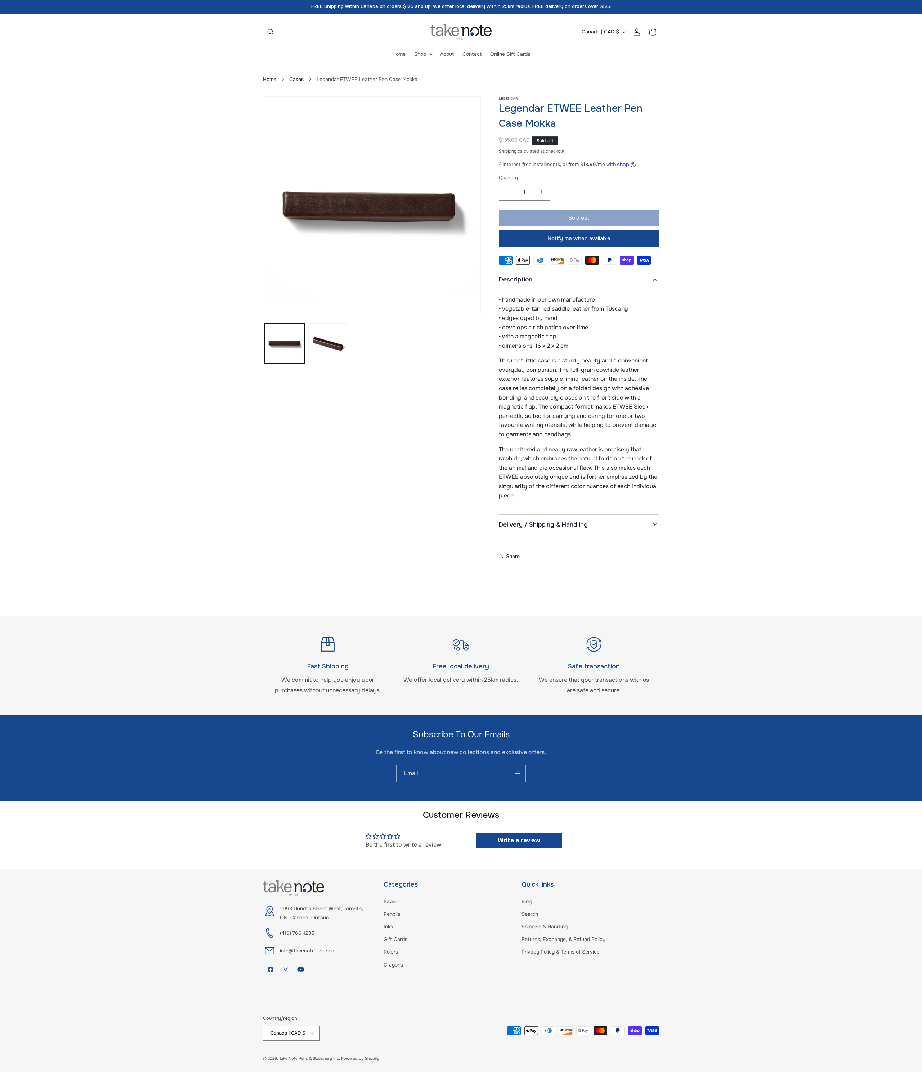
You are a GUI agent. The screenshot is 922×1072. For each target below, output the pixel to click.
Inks (388, 926)
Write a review (519, 840)
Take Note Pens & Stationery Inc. (309, 1058)
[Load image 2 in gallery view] (328, 343)
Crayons (393, 964)
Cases (296, 79)
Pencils (392, 914)
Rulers (391, 952)
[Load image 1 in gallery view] (285, 343)
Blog (527, 901)
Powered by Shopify (360, 1058)
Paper (390, 901)
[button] (271, 32)
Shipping (507, 151)
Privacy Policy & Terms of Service (561, 952)
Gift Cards (395, 939)
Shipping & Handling (545, 926)
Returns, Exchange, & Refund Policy (563, 939)
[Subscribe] (517, 773)
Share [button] (513, 556)
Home (269, 79)
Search (530, 914)
